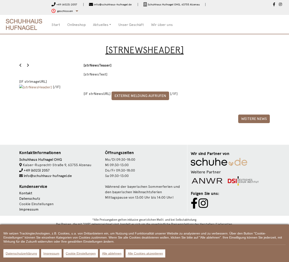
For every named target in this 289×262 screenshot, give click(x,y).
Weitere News (254, 119)
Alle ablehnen (111, 253)
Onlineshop (76, 25)
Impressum (29, 209)
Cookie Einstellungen (81, 253)
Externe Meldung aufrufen (140, 96)
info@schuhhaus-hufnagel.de (48, 176)
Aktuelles (100, 25)
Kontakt (25, 193)
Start (55, 25)
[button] (64, 11)
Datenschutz (29, 198)
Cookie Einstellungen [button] (36, 204)
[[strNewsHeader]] (36, 87)
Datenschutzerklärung (21, 253)
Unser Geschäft (131, 25)
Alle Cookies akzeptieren (145, 253)
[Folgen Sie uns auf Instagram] (280, 4)
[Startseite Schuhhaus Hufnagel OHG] (24, 24)
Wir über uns (162, 25)
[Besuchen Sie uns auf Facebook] (274, 4)
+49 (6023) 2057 (36, 170)
